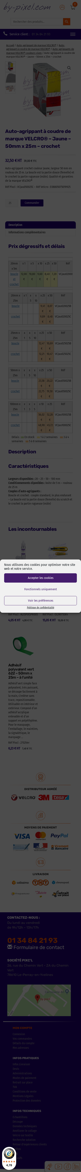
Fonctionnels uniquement (40, 589)
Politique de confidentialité (40, 607)
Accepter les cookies (40, 578)
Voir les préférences (40, 600)
